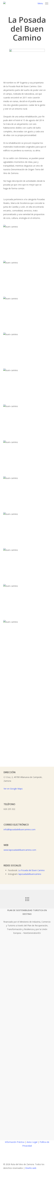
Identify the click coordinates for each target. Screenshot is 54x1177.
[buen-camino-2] (28, 277)
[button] (43, 3)
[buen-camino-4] (28, 349)
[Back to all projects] (27, 898)
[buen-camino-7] (28, 565)
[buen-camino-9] (28, 600)
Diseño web (30, 1168)
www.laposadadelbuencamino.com (20, 849)
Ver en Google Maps (13, 788)
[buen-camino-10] (28, 421)
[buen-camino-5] (28, 493)
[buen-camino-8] (28, 529)
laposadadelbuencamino (29, 874)
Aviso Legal (32, 1142)
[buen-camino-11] (28, 636)
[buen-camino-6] (28, 457)
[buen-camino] (28, 385)
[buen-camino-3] (28, 313)
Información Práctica (14, 1142)
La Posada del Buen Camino (31, 870)
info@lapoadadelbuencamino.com (19, 829)
